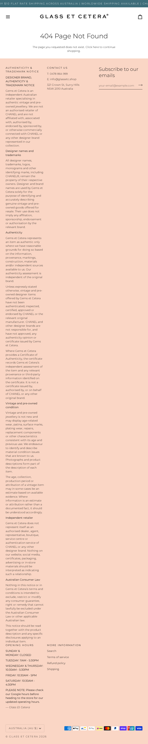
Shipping (53, 669)
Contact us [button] (57, 67)
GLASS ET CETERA (23, 736)
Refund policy (56, 663)
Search (51, 650)
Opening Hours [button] (20, 645)
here (96, 47)
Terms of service (58, 657)
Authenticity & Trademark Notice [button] (22, 69)
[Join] (139, 85)
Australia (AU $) (23, 728)
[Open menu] (11, 16)
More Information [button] (64, 645)
